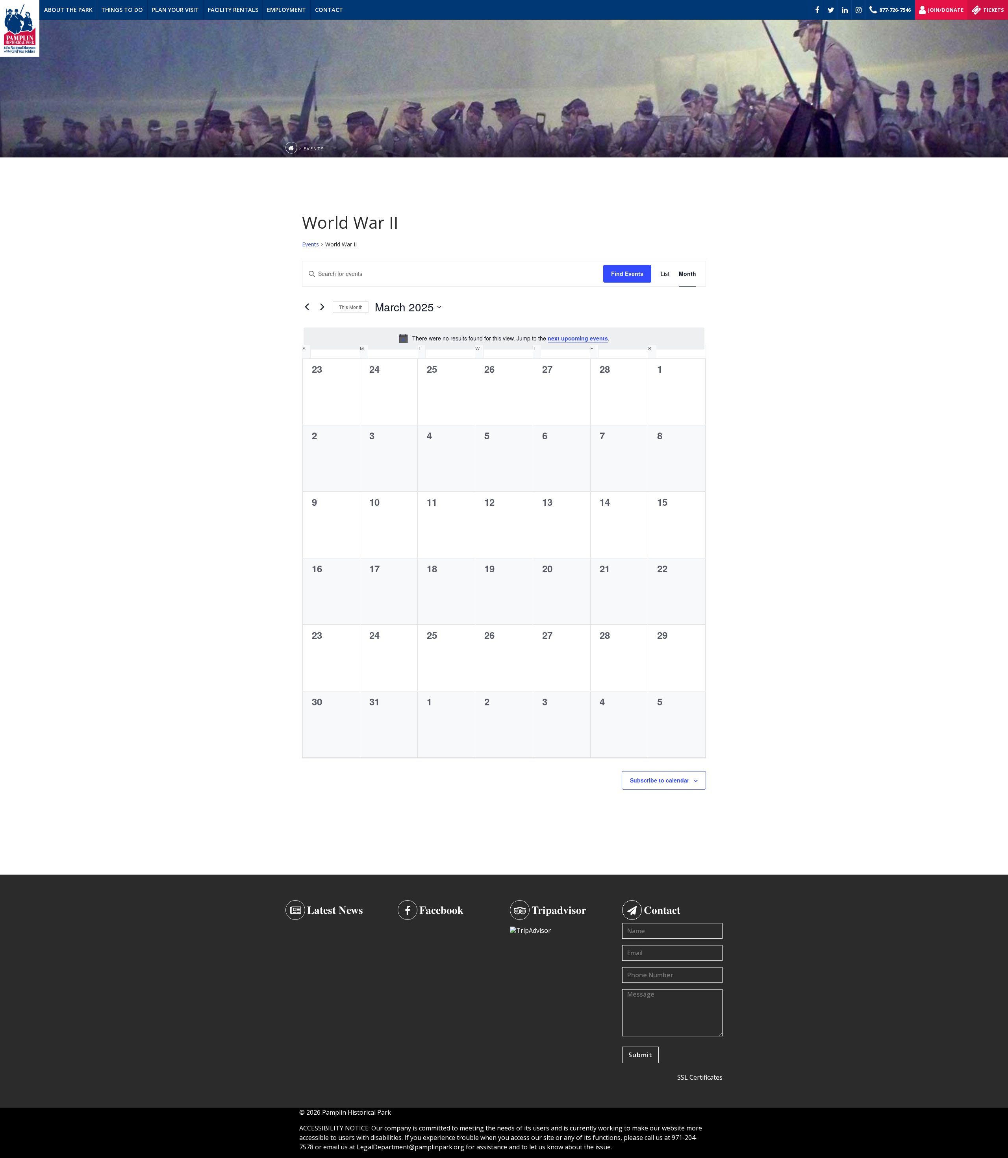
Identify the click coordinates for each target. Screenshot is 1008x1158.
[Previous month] (306, 307)
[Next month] (322, 307)
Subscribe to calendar (659, 780)
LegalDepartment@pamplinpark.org (410, 1147)
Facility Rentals (233, 9)
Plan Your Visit (175, 9)
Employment (286, 9)
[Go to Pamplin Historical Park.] (291, 148)
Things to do (122, 9)
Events (310, 244)
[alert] (504, 338)
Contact (329, 9)
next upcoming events (578, 338)
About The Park (68, 9)
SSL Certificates (700, 1077)
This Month (351, 306)
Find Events (627, 273)
